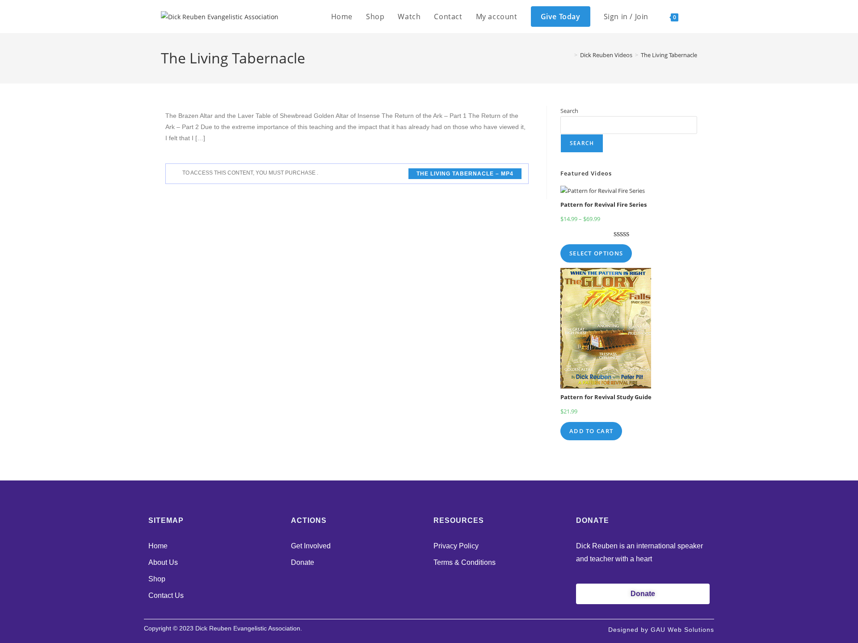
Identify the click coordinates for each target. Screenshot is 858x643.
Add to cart (591, 431)
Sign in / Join (626, 16)
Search (569, 111)
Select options (596, 253)
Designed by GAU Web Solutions (661, 629)
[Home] (569, 55)
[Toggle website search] (694, 16)
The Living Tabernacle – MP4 (464, 174)
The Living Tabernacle (669, 55)
